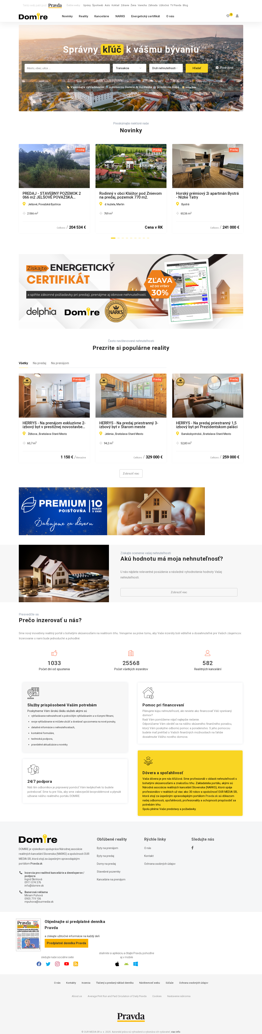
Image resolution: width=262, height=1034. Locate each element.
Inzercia (86, 982)
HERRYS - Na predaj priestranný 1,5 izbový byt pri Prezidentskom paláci (207, 425)
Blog (185, 5)
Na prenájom (60, 363)
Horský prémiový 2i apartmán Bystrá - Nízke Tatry (207, 195)
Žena (133, 5)
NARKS (120, 16)
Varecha (142, 5)
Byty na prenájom (107, 848)
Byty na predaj (105, 855)
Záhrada (152, 5)
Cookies (156, 996)
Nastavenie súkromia (178, 996)
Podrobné (226, 68)
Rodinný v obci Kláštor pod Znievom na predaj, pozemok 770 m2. (130, 195)
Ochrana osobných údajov (159, 863)
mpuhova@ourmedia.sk (39, 901)
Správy (87, 5)
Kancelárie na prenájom (111, 879)
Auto (107, 5)
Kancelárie (101, 16)
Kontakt (149, 855)
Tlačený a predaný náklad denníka (114, 982)
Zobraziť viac (131, 473)
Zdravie (125, 5)
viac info (175, 1032)
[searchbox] (68, 68)
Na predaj (39, 363)
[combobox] (67, 68)
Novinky (67, 16)
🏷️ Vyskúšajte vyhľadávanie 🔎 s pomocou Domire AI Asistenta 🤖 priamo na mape (122, 87)
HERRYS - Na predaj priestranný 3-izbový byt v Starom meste (128, 425)
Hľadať (197, 68)
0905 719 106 (33, 898)
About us (77, 996)
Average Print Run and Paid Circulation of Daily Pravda (117, 996)
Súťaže (169, 982)
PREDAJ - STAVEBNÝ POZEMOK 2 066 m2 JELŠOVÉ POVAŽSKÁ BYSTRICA (52, 195)
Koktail (115, 5)
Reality (83, 16)
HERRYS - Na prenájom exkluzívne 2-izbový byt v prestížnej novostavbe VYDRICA (54, 425)
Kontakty (71, 982)
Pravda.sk (212, 796)
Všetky (23, 363)
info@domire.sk (34, 885)
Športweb (97, 5)
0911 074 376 (33, 882)
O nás (170, 16)
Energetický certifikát (145, 16)
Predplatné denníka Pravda (66, 943)
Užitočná (164, 5)
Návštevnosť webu (149, 982)
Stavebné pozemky (108, 871)
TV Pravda (175, 5)
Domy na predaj (106, 863)
